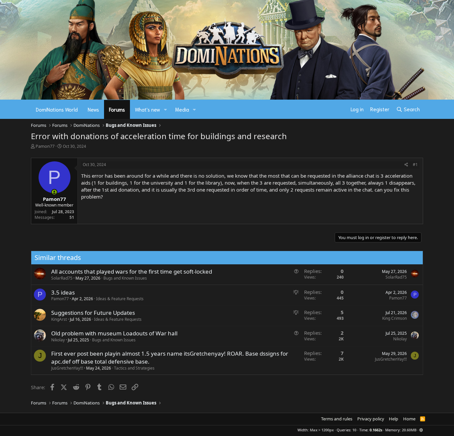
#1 (415, 164)
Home (409, 419)
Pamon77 (45, 146)
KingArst (59, 319)
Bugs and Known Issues (125, 278)
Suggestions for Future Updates (93, 312)
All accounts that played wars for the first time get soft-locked (131, 271)
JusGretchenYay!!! (67, 368)
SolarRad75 (61, 278)
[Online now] (54, 192)
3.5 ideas (63, 292)
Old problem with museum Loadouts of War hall (114, 333)
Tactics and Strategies (134, 368)
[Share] (406, 165)
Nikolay (58, 340)
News (93, 109)
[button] (165, 109)
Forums (117, 109)
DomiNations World (57, 109)
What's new (147, 109)
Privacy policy (370, 419)
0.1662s (376, 429)
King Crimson (394, 318)
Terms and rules (336, 419)
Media (182, 109)
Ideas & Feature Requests (120, 299)
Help (393, 419)
